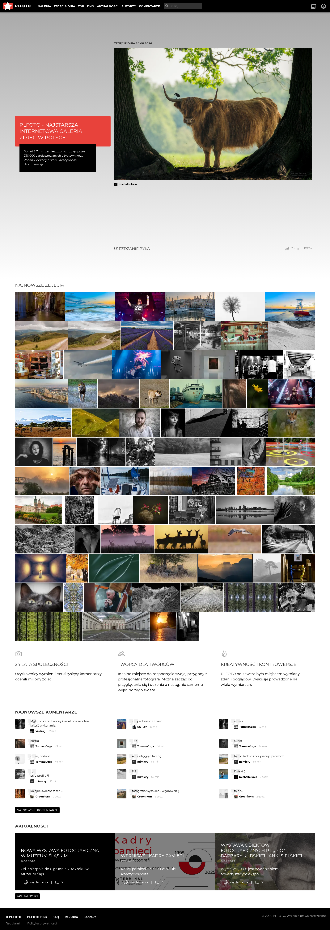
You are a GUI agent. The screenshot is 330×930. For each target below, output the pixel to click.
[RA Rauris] (190, 306)
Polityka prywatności (42, 923)
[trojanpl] (290, 452)
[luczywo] (88, 364)
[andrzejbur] (147, 335)
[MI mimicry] (226, 452)
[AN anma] (64, 452)
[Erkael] (234, 393)
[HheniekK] (40, 568)
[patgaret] (182, 452)
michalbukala (128, 184)
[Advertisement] (213, 216)
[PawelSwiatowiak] (127, 539)
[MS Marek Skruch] (291, 422)
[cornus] (40, 306)
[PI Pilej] (140, 306)
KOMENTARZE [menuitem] (149, 6)
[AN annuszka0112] (171, 481)
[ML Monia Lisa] (257, 393)
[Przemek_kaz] (168, 568)
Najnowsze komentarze (46, 712)
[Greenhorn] (259, 364)
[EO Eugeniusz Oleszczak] (118, 393)
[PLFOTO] (16, 6)
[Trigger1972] (294, 510)
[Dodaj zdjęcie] (313, 6)
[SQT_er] (176, 364)
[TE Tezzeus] (73, 597)
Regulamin (14, 923)
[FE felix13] (41, 335)
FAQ (56, 917)
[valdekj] (42, 481)
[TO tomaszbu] (240, 306)
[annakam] (267, 568)
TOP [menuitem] (81, 6)
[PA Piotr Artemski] (139, 422)
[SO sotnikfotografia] (77, 568)
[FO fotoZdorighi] (90, 306)
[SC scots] (291, 335)
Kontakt (90, 917)
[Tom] (41, 393)
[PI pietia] (187, 626)
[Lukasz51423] (181, 539)
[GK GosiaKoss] (114, 568)
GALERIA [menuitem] (44, 6)
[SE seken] (156, 597)
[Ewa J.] (39, 364)
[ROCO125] (291, 481)
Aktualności (31, 826)
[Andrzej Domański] (125, 481)
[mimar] (95, 422)
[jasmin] (34, 452)
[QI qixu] (196, 393)
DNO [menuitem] (90, 6)
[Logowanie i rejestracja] (323, 6)
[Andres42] (296, 597)
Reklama (71, 917)
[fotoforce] (245, 510)
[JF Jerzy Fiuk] (202, 597)
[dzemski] (244, 335)
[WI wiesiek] (213, 364)
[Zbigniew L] (116, 626)
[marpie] (197, 335)
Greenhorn (43, 796)
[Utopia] (253, 452)
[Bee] (87, 539)
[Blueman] (44, 539)
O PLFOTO (13, 917)
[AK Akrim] (101, 452)
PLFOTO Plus (37, 917)
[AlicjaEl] (234, 539)
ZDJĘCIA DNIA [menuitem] (64, 6)
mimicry (142, 761)
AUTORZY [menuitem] (128, 6)
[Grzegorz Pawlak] (288, 539)
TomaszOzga (247, 726)
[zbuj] (225, 568)
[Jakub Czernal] (85, 481)
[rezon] (192, 510)
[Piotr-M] (208, 422)
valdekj (40, 731)
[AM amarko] (38, 510)
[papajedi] (83, 393)
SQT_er (142, 726)
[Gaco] (173, 422)
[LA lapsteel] (213, 481)
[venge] (150, 510)
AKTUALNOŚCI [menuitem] (108, 6)
